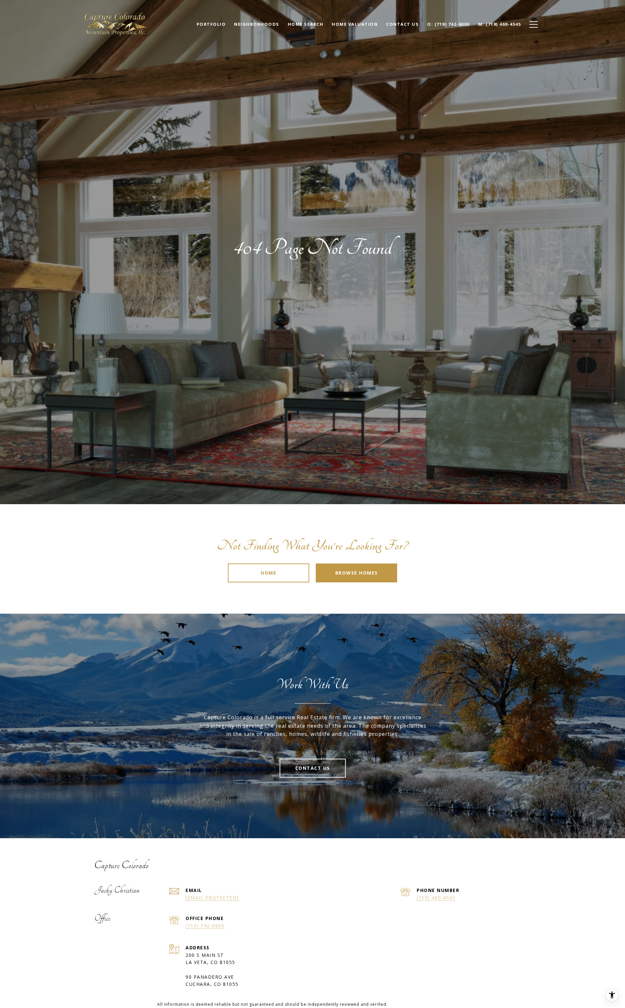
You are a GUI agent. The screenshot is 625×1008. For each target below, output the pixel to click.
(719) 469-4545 (436, 898)
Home (268, 573)
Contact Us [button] (312, 768)
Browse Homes (356, 573)
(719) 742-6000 (205, 926)
